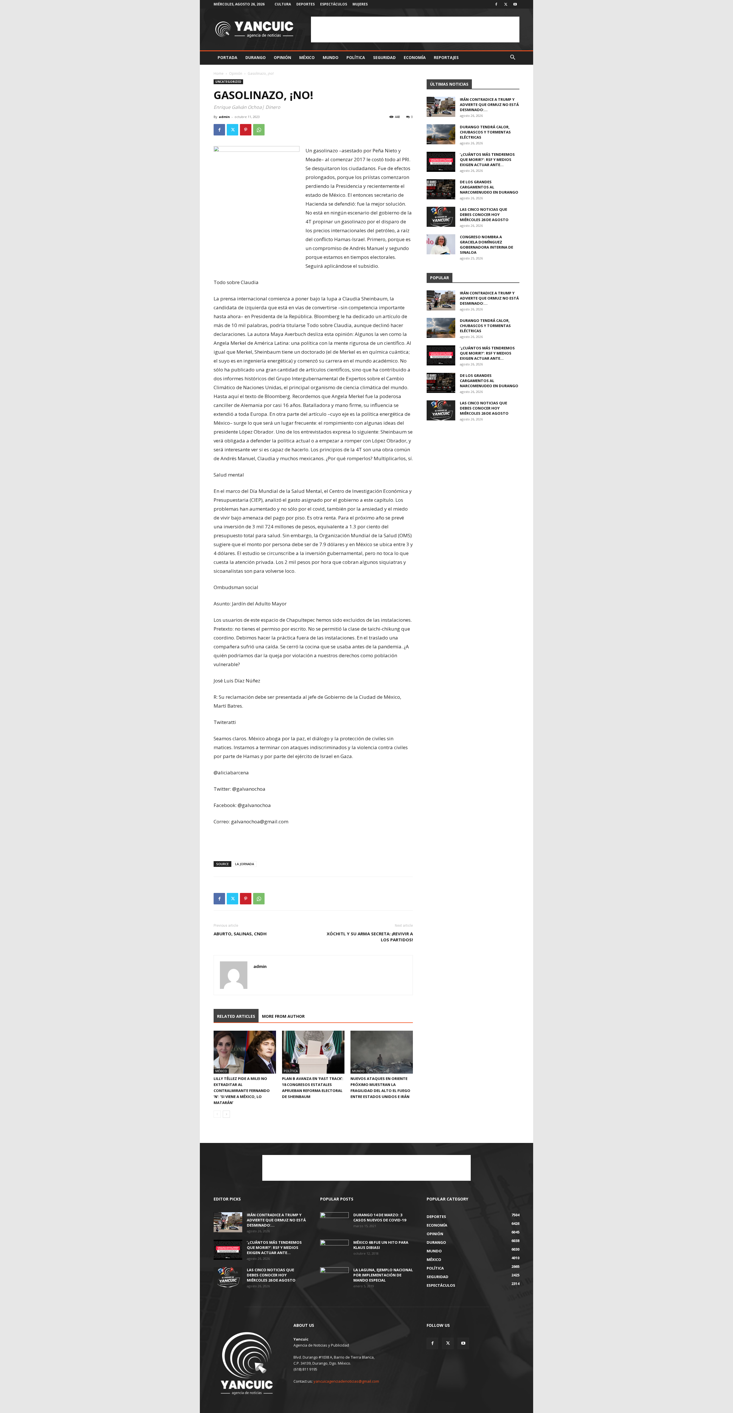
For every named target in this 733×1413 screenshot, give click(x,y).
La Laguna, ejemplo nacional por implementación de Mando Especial (383, 1275)
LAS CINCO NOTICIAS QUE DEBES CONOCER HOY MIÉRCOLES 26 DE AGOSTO (484, 214)
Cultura (283, 4)
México (307, 57)
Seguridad (384, 57)
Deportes (305, 4)
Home (219, 73)
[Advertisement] (415, 29)
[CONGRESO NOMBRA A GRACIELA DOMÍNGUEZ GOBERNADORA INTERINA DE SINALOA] (441, 244)
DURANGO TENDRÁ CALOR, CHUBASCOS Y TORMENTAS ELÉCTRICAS (485, 132)
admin (224, 117)
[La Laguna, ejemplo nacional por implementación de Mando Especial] (334, 1277)
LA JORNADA (244, 864)
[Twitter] (505, 4)
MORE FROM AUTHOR (283, 1016)
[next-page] (226, 1114)
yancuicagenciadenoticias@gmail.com (346, 1381)
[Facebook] (496, 4)
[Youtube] (515, 4)
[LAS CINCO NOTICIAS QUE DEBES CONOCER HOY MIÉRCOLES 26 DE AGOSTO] (441, 217)
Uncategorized (228, 82)
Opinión (282, 57)
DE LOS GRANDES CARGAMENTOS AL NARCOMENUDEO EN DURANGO (489, 187)
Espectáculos (333, 4)
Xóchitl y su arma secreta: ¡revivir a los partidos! (370, 936)
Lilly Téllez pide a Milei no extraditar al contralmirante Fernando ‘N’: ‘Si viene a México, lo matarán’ (242, 1090)
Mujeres (360, 4)
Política (355, 57)
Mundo (330, 57)
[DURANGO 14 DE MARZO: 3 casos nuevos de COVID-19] (334, 1222)
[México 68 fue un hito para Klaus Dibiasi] (334, 1250)
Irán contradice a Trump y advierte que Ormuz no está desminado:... (489, 104)
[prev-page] (217, 1114)
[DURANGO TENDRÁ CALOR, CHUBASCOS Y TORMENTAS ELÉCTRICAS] (441, 134)
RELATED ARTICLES (236, 1016)
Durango (255, 57)
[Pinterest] (245, 129)
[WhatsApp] (259, 129)
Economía (415, 57)
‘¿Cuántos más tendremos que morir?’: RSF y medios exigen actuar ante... (487, 159)
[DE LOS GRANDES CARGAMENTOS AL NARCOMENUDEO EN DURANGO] (441, 189)
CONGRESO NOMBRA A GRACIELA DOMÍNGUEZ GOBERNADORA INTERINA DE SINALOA (486, 244)
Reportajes (446, 57)
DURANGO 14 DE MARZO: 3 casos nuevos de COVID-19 (379, 1217)
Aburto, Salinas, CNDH (240, 933)
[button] (512, 58)
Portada (227, 57)
